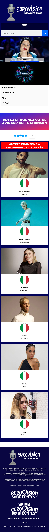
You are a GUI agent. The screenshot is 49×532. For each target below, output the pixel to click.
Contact (24, 522)
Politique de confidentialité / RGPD (24, 518)
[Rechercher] (45, 33)
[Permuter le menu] (24, 25)
